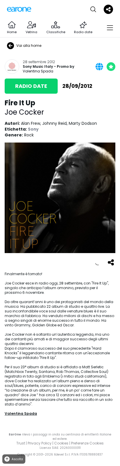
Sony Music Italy (38, 66)
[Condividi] (110, 262)
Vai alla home (28, 45)
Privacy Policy (40, 443)
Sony (33, 129)
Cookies (61, 443)
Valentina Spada (38, 71)
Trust (20, 443)
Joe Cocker (24, 112)
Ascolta (17, 459)
